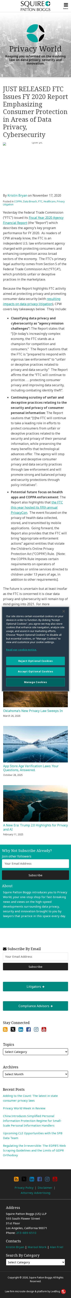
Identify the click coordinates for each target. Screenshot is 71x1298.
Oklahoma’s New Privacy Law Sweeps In (33, 711)
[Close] (63, 611)
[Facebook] (28, 1029)
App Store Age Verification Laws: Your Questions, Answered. (31, 768)
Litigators (22, 985)
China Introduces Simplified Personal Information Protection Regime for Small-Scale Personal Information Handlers (32, 1120)
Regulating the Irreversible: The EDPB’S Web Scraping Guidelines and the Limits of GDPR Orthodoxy (34, 1150)
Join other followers (16, 856)
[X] (13, 1029)
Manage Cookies (35, 682)
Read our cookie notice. (21, 649)
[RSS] (5, 1029)
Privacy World (35, 48)
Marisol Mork (37, 1247)
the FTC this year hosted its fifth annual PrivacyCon (37, 507)
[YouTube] (44, 1029)
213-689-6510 (26, 1233)
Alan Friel (56, 1247)
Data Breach (30, 201)
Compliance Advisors (26, 1004)
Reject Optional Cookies (35, 661)
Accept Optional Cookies (35, 671)
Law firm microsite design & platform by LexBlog (33, 1291)
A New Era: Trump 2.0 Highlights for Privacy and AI (35, 827)
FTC (40, 201)
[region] (35, 649)
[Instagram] (36, 1029)
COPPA (18, 201)
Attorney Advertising (35, 1193)
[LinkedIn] (21, 1029)
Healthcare (50, 201)
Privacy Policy (24, 1188)
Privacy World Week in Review (24, 1108)
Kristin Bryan (17, 195)
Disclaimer (45, 1188)
